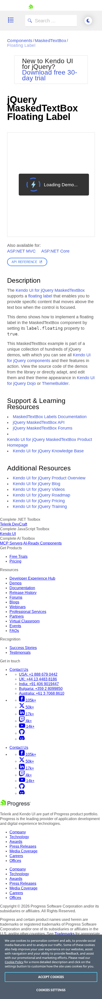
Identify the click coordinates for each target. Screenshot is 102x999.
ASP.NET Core (55, 251)
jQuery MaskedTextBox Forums (42, 428)
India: (39, 684)
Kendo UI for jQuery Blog (36, 483)
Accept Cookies (51, 977)
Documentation (22, 588)
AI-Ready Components (42, 543)
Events (15, 626)
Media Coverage (23, 851)
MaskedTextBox (50, 40)
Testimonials (20, 652)
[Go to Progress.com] (15, 805)
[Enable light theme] (88, 20)
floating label (40, 296)
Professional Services (27, 612)
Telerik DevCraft (13, 524)
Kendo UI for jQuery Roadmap (41, 495)
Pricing (15, 561)
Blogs (14, 602)
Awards (15, 842)
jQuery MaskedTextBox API (39, 422)
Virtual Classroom (24, 621)
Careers (16, 856)
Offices (15, 861)
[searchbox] (51, 20)
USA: (38, 674)
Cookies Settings (50, 990)
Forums (15, 597)
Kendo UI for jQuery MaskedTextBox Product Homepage (49, 442)
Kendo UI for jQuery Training (40, 506)
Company (17, 832)
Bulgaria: (41, 689)
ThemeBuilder (55, 383)
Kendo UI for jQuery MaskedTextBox (50, 290)
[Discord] (22, 739)
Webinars (17, 607)
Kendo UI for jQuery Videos (39, 489)
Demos (15, 583)
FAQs (14, 631)
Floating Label (21, 45)
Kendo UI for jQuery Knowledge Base (48, 451)
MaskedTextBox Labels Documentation (50, 416)
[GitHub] (22, 733)
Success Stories (23, 648)
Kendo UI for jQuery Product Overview (49, 478)
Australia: (41, 693)
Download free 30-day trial (49, 75)
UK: (38, 679)
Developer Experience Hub (32, 578)
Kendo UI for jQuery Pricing (39, 500)
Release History (23, 593)
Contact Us (18, 670)
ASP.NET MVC (21, 251)
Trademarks (64, 934)
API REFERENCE (24, 262)
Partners (16, 616)
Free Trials (18, 556)
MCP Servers (11, 543)
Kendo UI (8, 534)
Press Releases (22, 846)
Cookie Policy (14, 962)
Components (19, 40)
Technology (19, 837)
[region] (51, 967)
